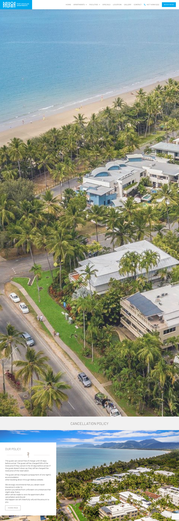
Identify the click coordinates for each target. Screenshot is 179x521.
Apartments (79, 5)
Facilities (93, 5)
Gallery (127, 5)
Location (117, 5)
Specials (106, 5)
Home (68, 5)
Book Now (169, 5)
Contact (138, 5)
